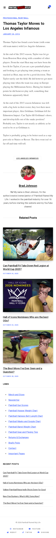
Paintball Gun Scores (18, 405)
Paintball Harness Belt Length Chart (25, 416)
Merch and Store (16, 394)
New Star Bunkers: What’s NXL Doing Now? (21, 496)
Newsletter (13, 400)
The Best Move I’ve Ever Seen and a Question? (23, 503)
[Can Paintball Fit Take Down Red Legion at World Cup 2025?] (28, 244)
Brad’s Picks (14, 443)
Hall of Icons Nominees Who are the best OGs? (23, 483)
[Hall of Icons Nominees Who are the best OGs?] (28, 295)
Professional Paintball (16, 18)
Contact (12, 448)
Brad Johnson (28, 185)
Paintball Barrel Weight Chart (22, 427)
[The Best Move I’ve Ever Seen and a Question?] (28, 346)
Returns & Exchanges (18, 437)
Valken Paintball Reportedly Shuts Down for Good (24, 490)
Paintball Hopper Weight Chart (23, 410)
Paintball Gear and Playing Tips (23, 432)
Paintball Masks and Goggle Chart (24, 421)
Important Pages (16, 453)
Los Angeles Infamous (27, 158)
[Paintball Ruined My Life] (19, 7)
